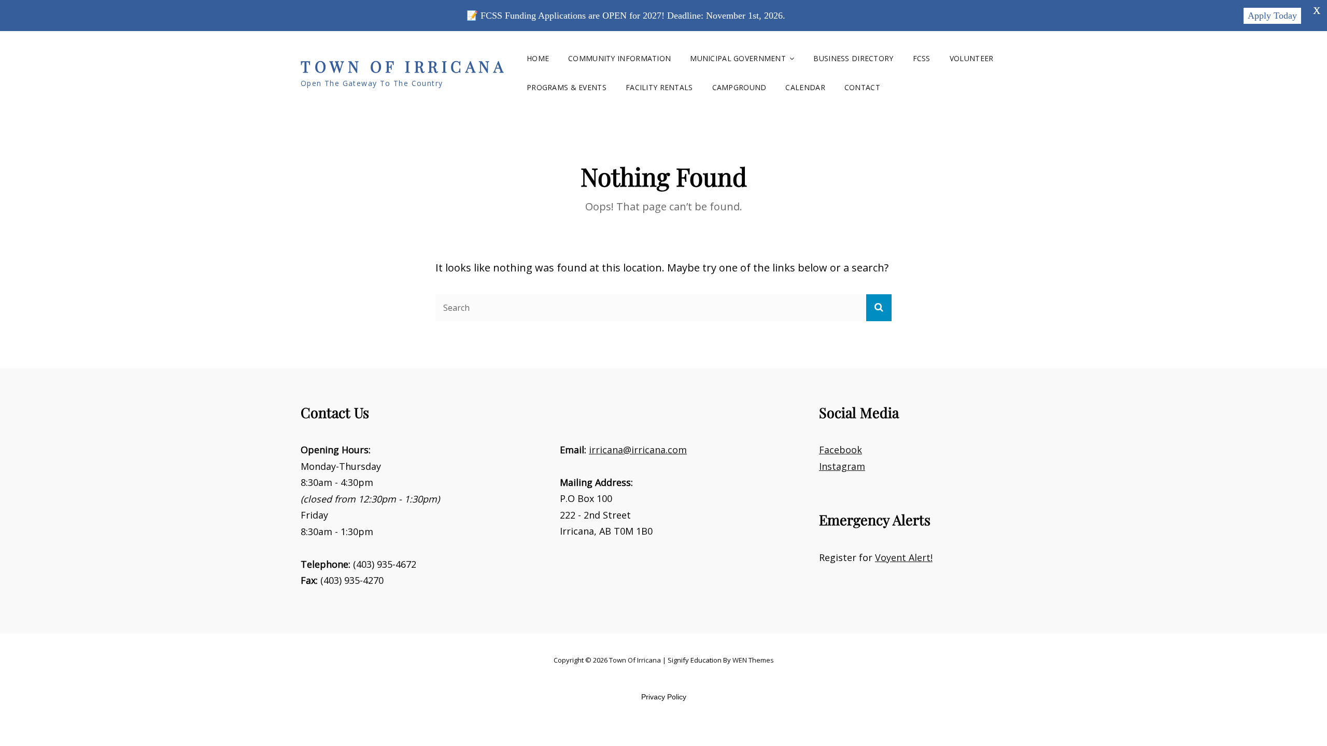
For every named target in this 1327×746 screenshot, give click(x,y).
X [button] (1316, 10)
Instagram (842, 466)
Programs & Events (566, 87)
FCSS (921, 58)
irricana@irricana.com (638, 449)
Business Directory (853, 58)
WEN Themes (753, 660)
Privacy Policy (663, 697)
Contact (862, 87)
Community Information (619, 58)
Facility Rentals (659, 87)
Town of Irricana (404, 66)
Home (538, 58)
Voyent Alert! (904, 557)
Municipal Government (738, 58)
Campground (739, 87)
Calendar (805, 87)
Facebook (840, 449)
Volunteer (972, 58)
